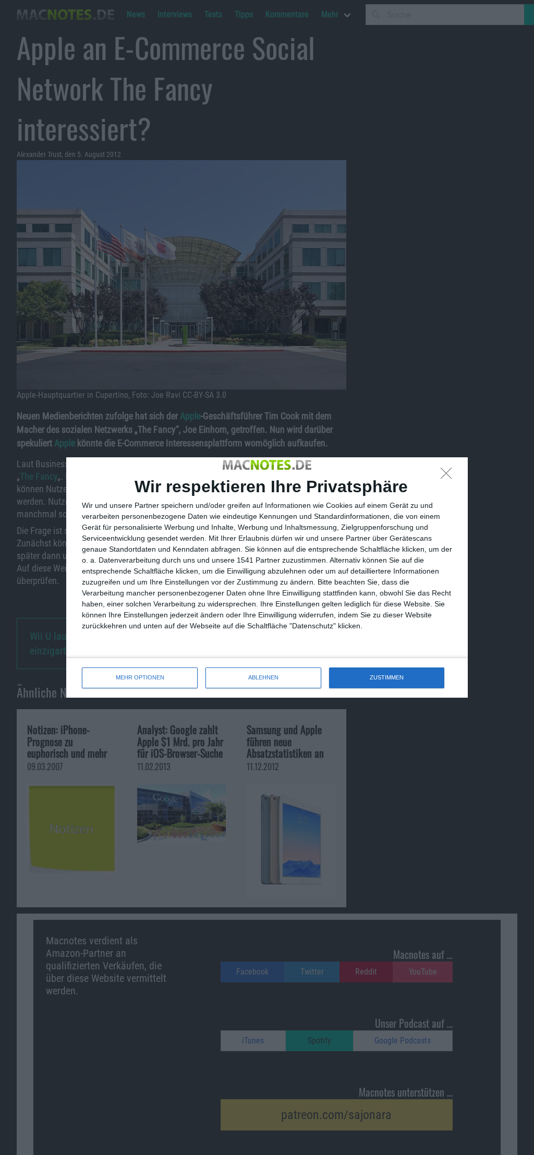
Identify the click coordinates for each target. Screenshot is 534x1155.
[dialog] (267, 577)
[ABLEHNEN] (449, 476)
